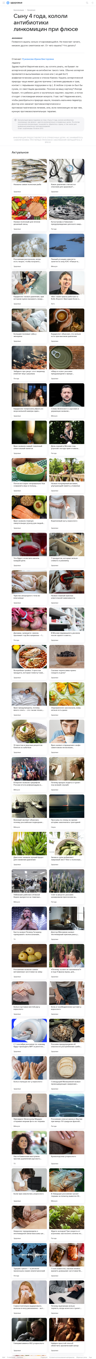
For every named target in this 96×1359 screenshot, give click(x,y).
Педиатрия (31, 10)
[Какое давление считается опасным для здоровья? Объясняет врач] (66, 176)
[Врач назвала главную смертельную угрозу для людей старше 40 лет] (29, 512)
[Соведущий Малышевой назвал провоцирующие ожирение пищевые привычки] (66, 1073)
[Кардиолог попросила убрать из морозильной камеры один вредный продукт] (29, 400)
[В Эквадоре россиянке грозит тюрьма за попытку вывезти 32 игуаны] (66, 1185)
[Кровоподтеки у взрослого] (66, 1148)
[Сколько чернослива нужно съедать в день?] (66, 662)
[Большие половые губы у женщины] (29, 326)
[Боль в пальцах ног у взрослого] (29, 1073)
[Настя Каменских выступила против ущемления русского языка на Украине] (29, 1148)
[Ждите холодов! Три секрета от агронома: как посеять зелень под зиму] (66, 1223)
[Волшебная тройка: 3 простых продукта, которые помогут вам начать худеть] (29, 662)
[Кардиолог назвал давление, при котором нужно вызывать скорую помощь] (29, 288)
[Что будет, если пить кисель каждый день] (29, 550)
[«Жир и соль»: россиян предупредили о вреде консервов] (66, 363)
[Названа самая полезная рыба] (29, 176)
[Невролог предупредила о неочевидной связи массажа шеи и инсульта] (29, 1223)
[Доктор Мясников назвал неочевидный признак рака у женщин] (66, 924)
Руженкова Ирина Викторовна (38, 59)
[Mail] (8, 3)
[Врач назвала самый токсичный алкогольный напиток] (29, 438)
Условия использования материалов (61, 1357)
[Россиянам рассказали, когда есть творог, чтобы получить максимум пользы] (29, 251)
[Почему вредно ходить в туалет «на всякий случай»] (66, 774)
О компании (11, 1357)
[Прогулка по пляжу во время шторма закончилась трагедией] (66, 812)
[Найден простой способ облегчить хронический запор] (66, 1335)
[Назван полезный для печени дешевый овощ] (29, 213)
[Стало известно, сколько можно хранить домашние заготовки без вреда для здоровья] (66, 1260)
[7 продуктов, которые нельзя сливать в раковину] (66, 550)
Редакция (44, 1357)
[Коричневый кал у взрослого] (66, 512)
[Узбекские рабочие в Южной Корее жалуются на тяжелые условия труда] (29, 886)
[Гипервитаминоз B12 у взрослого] (29, 1335)
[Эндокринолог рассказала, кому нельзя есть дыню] (66, 699)
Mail (3, 1357)
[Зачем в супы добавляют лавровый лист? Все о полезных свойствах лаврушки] (66, 849)
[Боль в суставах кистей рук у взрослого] (29, 998)
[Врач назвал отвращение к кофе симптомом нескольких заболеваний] (66, 737)
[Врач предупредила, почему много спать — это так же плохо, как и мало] (29, 699)
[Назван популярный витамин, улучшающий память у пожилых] (66, 475)
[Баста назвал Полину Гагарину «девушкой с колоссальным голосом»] (29, 924)
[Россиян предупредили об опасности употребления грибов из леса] (66, 1036)
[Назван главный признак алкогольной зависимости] (66, 587)
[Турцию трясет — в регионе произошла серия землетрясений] (29, 1260)
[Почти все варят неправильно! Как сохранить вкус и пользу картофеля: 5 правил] (29, 475)
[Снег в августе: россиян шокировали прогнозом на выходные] (66, 886)
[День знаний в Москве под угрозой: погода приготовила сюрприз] (66, 438)
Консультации (19, 10)
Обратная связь (81, 1357)
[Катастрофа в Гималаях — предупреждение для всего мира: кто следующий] (66, 213)
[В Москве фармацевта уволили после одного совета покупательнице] (66, 625)
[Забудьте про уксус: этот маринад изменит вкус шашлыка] (29, 363)
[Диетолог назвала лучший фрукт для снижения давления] (29, 849)
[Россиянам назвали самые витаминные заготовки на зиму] (29, 961)
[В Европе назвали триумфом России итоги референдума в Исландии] (29, 774)
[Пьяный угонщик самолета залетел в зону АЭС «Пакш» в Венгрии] (66, 251)
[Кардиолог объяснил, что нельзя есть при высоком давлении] (66, 326)
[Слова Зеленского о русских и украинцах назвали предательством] (66, 400)
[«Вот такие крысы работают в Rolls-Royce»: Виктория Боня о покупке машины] (66, 288)
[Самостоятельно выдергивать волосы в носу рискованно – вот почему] (29, 1298)
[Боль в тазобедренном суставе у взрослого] (66, 998)
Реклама (20, 1357)
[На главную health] (15, 3)
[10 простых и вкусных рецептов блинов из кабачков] (29, 737)
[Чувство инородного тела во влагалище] (29, 587)
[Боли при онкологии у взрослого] (29, 1185)
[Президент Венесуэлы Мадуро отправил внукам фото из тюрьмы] (29, 1111)
